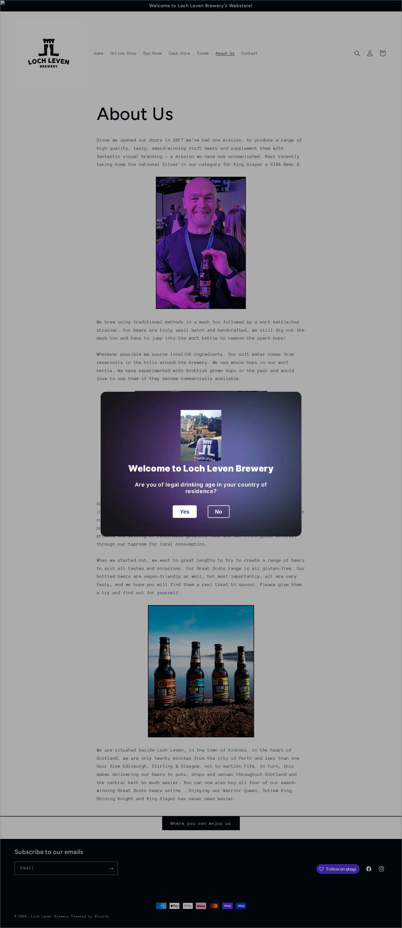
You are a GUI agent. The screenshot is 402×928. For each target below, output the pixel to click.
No (218, 512)
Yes (184, 512)
